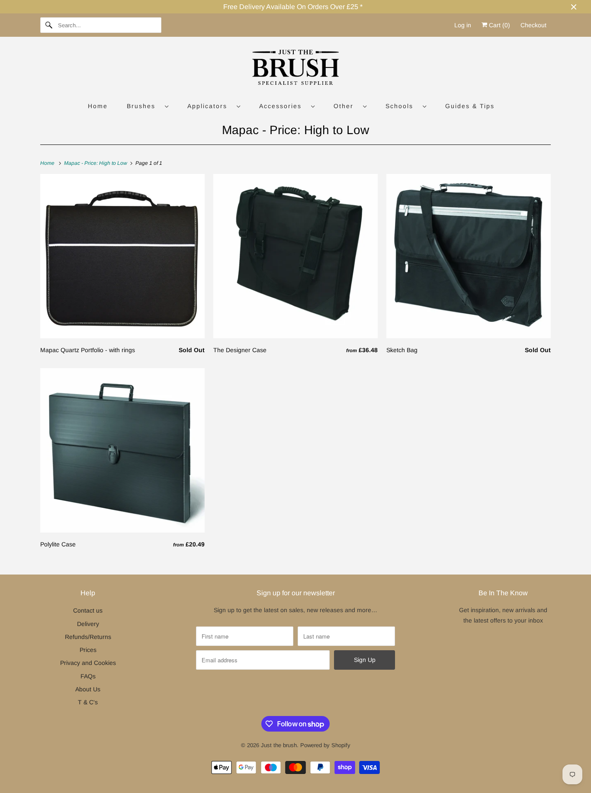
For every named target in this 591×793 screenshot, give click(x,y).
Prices (88, 649)
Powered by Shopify (325, 745)
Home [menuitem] (98, 106)
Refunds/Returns (88, 636)
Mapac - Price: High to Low (295, 130)
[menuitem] (147, 105)
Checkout (533, 25)
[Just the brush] (295, 69)
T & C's (88, 702)
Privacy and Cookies (88, 662)
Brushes (144, 106)
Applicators (209, 106)
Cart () (498, 25)
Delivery (88, 623)
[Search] (49, 25)
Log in (462, 25)
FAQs (88, 676)
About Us (87, 689)
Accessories (283, 106)
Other (346, 106)
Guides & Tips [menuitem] (470, 106)
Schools (401, 106)
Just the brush (279, 745)
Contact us (88, 610)
